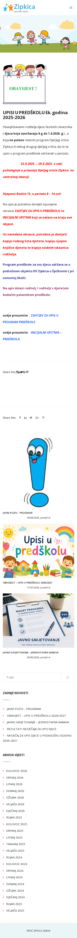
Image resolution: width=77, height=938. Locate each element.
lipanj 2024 (14, 877)
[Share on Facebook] (20, 417)
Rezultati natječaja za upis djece (31, 729)
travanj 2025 (15, 844)
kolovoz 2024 (16, 864)
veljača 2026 (15, 804)
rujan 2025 (14, 817)
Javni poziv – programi (18, 512)
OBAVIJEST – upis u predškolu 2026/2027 (27, 582)
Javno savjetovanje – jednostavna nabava (31, 652)
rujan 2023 (14, 904)
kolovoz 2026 (16, 771)
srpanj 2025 (14, 830)
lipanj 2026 (14, 784)
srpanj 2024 (14, 870)
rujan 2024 (14, 857)
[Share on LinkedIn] (25, 417)
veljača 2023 (15, 910)
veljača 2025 (15, 850)
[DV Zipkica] (19, 8)
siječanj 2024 (15, 897)
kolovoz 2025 (16, 824)
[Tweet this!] (31, 417)
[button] (71, 7)
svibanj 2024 (15, 884)
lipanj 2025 (14, 837)
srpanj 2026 (14, 777)
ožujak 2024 (15, 890)
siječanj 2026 (15, 811)
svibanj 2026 (15, 791)
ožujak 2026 (15, 797)
